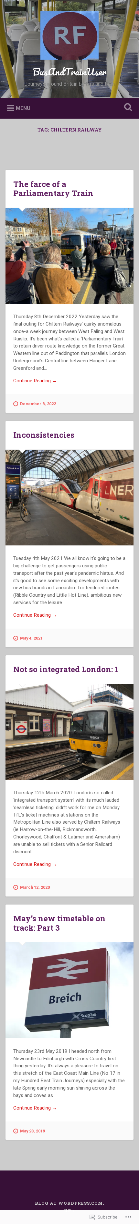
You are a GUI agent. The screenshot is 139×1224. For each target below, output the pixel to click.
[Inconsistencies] (69, 497)
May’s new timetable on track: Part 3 (59, 923)
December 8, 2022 (38, 403)
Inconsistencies (43, 435)
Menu (23, 108)
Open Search (127, 107)
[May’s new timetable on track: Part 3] (69, 990)
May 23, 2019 (32, 1131)
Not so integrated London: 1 (65, 669)
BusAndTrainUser (69, 72)
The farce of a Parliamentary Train (53, 189)
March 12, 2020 (35, 887)
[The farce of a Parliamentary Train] (69, 256)
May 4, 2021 (31, 638)
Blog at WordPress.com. (69, 1203)
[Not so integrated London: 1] (69, 732)
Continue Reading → (35, 381)
